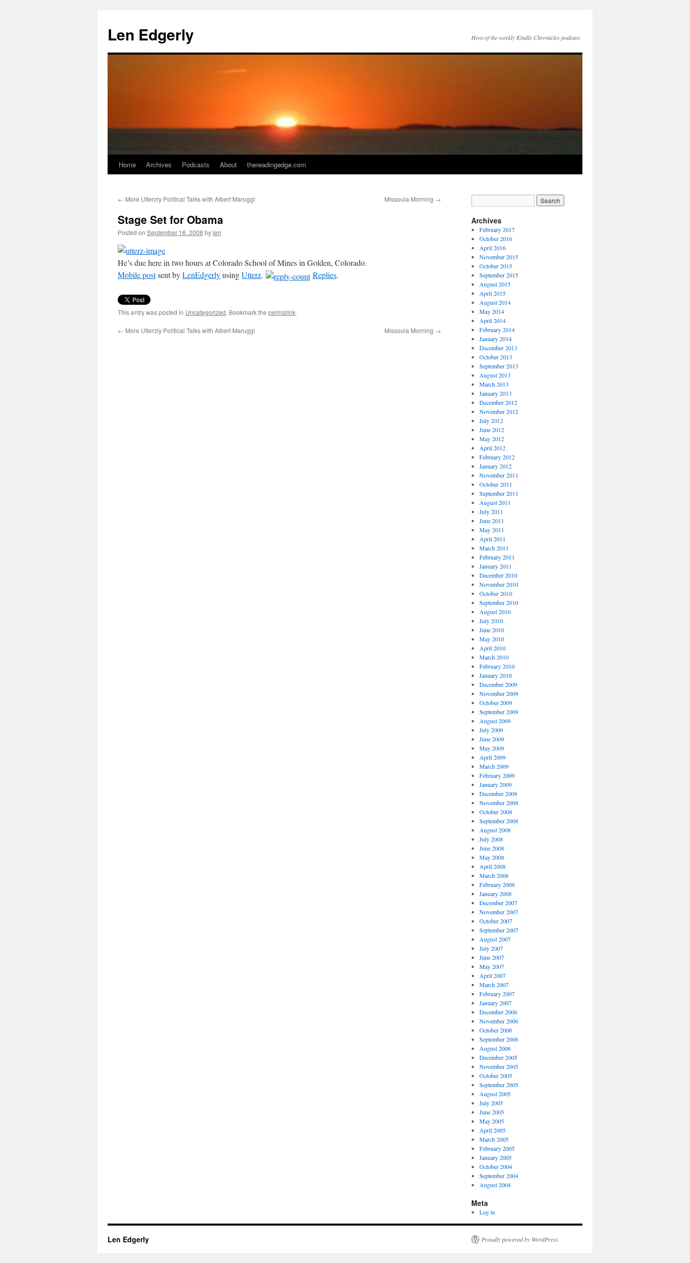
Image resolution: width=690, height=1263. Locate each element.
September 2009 (498, 712)
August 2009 (495, 721)
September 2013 (498, 366)
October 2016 (495, 239)
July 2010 (491, 621)
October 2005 (495, 1075)
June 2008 (491, 848)
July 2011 (491, 511)
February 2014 (497, 329)
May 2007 (491, 966)
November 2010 (498, 584)
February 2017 (497, 229)
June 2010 (491, 630)
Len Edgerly (151, 34)
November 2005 (498, 1066)
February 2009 (497, 775)
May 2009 (491, 748)
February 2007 (497, 994)
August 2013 (495, 375)
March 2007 (494, 984)
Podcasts (196, 164)
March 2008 (494, 875)
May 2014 (491, 311)
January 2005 (495, 1157)
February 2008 (497, 884)
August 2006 (495, 1048)
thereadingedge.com (276, 164)
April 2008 (492, 866)
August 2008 (495, 830)
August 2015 (495, 284)
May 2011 (491, 530)
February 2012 (497, 457)
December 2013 (498, 348)
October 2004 (495, 1166)
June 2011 (491, 521)
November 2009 (498, 693)
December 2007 (498, 903)
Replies (324, 274)
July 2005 (491, 1103)
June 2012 (491, 430)
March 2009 (494, 766)
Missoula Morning (412, 199)
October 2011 (495, 484)
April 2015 (492, 293)
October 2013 (495, 357)
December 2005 (498, 1057)
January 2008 (495, 894)
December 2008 (498, 793)
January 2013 (495, 393)
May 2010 (491, 639)
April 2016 (492, 248)
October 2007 (495, 921)
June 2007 (491, 957)
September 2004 (498, 1176)
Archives (159, 164)
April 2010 (492, 648)
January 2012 (495, 466)
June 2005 (491, 1112)
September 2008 (498, 821)
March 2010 (494, 657)
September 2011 (498, 493)
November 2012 (498, 411)
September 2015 (498, 275)
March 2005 (494, 1139)
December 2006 (498, 1012)
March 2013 (494, 384)
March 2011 (494, 548)
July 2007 (491, 948)
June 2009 (491, 739)
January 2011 (495, 566)
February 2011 (497, 557)
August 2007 (495, 939)
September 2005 (498, 1085)
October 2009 (495, 702)
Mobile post (137, 274)
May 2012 (491, 439)
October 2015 (495, 266)
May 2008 (491, 857)
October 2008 (495, 812)
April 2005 (492, 1130)
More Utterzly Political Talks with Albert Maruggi (186, 199)
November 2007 (498, 912)
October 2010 (495, 593)
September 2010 (498, 602)
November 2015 (498, 257)
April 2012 (492, 448)
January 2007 (495, 1003)
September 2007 (498, 930)
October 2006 (495, 1030)
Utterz (251, 274)
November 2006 (498, 1021)
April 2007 (492, 975)
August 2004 (495, 1185)
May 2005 (491, 1121)
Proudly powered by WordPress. (520, 1239)
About (228, 164)
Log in (487, 1212)
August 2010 (495, 611)
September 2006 (498, 1039)
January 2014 (495, 339)
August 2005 (495, 1094)
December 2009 (498, 684)
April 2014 (492, 320)
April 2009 (492, 757)
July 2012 (491, 420)
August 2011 (495, 502)
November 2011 (498, 475)
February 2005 (497, 1148)
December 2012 (498, 402)
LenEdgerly (201, 274)
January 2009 (495, 784)
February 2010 (497, 666)
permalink (281, 312)
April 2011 (492, 539)
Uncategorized (205, 312)
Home (127, 164)
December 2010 (498, 575)
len (217, 232)
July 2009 (491, 730)
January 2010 (495, 675)
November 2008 (498, 803)
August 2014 (495, 302)
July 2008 (491, 839)
